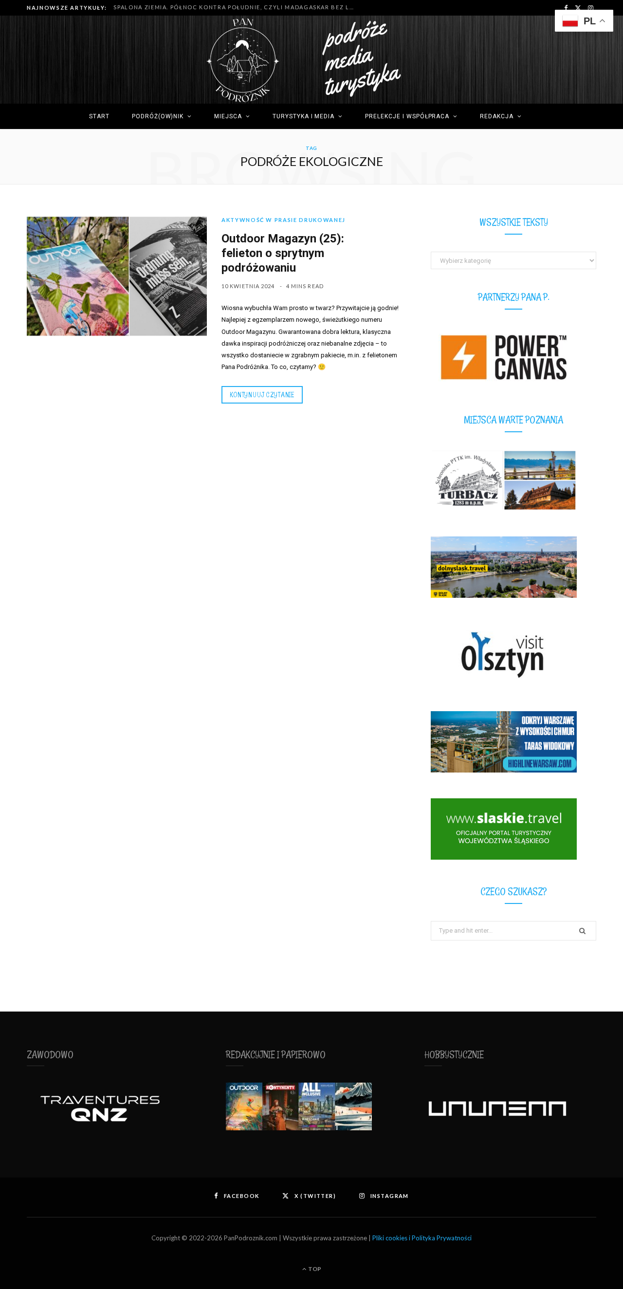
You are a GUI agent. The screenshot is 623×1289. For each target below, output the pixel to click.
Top (314, 1268)
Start (99, 116)
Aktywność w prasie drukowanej (283, 220)
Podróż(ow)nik (157, 116)
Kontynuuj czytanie (262, 394)
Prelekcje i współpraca (407, 116)
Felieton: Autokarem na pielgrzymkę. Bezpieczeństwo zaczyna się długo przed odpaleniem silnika (237, 7)
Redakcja (496, 116)
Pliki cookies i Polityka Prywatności (422, 1238)
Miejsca (228, 116)
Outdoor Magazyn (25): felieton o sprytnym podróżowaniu (282, 253)
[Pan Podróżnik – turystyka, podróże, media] (311, 60)
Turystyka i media (303, 116)
